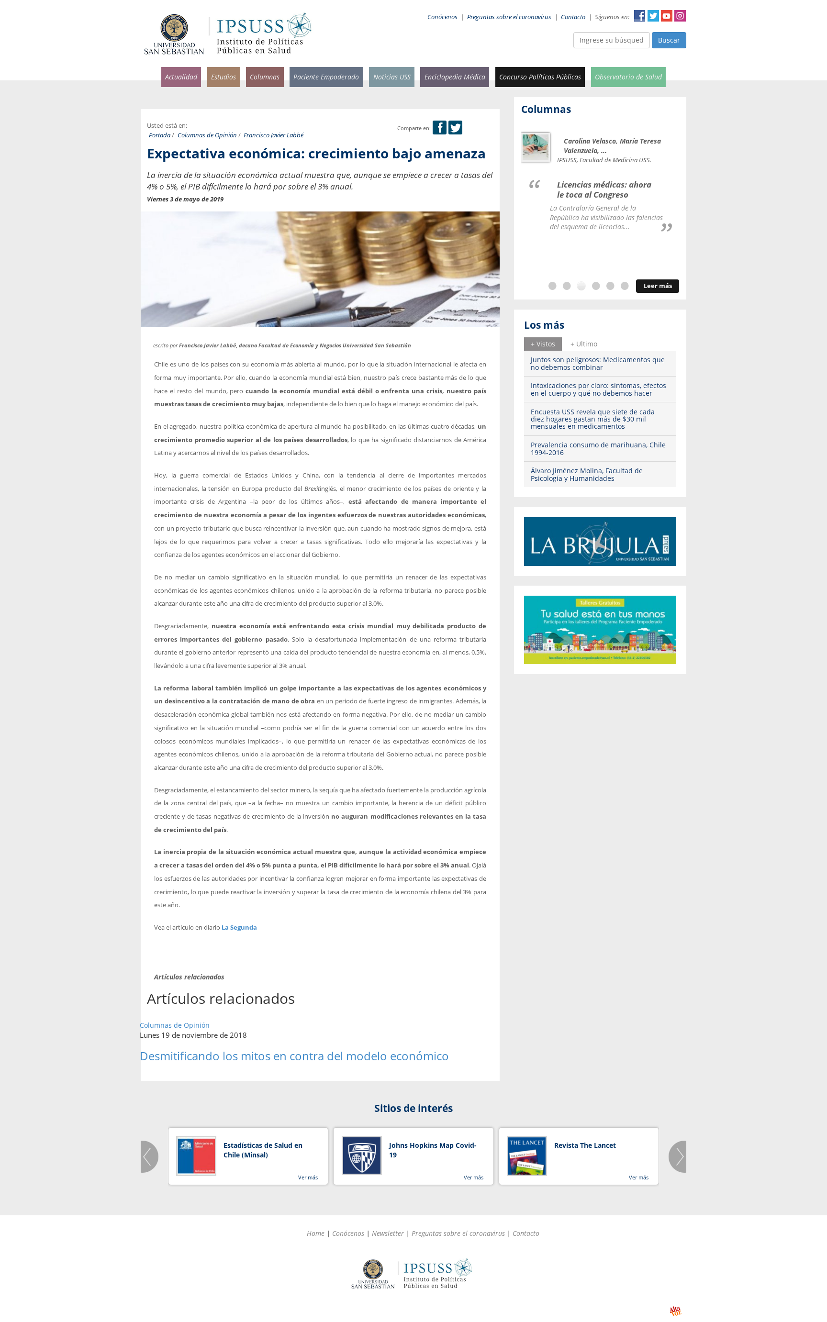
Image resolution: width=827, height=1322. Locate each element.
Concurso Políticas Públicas (540, 76)
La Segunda (239, 927)
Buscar (669, 39)
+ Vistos (543, 343)
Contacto (573, 17)
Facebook (640, 16)
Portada (159, 135)
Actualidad (181, 76)
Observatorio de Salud (628, 76)
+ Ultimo (583, 343)
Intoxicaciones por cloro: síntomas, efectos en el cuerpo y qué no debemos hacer (598, 389)
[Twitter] (455, 128)
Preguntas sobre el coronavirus (509, 17)
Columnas (264, 76)
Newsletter (388, 1233)
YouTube (666, 16)
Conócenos (442, 17)
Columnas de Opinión (207, 135)
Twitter (653, 16)
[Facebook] (440, 128)
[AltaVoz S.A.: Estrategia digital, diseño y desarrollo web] (676, 1311)
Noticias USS (392, 76)
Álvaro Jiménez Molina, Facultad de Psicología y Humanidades (587, 474)
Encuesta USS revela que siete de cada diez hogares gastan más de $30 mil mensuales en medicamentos (593, 419)
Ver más (308, 1177)
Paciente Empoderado (326, 76)
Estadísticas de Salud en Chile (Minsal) (263, 1150)
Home (315, 1233)
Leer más (658, 286)
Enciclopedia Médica (455, 76)
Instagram (680, 16)
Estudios (223, 76)
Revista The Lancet (585, 1145)
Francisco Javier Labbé (273, 135)
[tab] (543, 344)
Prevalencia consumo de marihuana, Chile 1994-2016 (598, 448)
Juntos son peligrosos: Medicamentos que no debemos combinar (598, 363)
